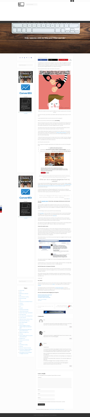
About (21, 292)
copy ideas (42, 213)
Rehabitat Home (22, 338)
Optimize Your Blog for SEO (24, 332)
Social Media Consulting (23, 344)
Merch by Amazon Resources (24, 320)
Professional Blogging (43, 299)
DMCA (53, 284)
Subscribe (21, 346)
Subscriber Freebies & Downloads (25, 347)
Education (21, 308)
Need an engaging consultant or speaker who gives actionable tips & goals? (25, 326)
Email (39, 393)
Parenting (21, 333)
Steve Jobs (54, 215)
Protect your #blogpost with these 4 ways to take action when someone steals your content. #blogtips (54, 196)
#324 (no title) (22, 290)
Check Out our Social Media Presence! (26, 301)
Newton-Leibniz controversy (61, 132)
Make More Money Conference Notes (26, 319)
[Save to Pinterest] (1, 212)
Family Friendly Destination (24, 311)
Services (21, 341)
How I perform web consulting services (26, 315)
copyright (39, 285)
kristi (44, 319)
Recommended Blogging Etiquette (43, 296)
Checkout (21, 303)
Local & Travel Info (23, 317)
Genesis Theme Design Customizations (26, 312)
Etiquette (40, 300)
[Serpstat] (55, 313)
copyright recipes (44, 201)
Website (39, 397)
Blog (20, 295)
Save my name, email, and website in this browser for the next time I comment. (52, 401)
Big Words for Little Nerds (24, 293)
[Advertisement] (45, 13)
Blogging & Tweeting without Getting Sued (45, 294)
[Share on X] (1, 210)
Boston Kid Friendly (23, 298)
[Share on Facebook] (1, 208)
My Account (22, 323)
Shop (20, 343)
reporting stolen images (59, 287)
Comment (40, 377)
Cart (20, 300)
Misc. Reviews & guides (23, 322)
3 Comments (46, 57)
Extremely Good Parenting (24, 309)
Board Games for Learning (24, 296)
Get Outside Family (23, 314)
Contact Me (21, 304)
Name (39, 389)
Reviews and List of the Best (24, 339)
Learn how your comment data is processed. (56, 409)
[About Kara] (26, 119)
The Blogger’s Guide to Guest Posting (44, 297)
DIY (20, 306)
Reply (70, 326)
